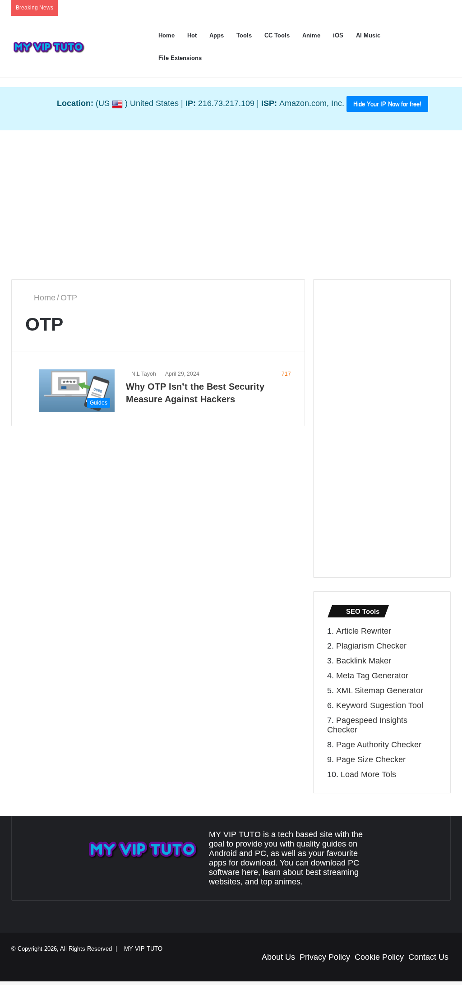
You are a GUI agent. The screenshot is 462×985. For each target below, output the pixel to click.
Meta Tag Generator (372, 675)
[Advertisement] (231, 202)
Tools (249, 35)
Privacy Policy (325, 957)
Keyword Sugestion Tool (379, 705)
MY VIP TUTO (147, 948)
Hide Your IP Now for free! (387, 104)
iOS (346, 35)
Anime (319, 35)
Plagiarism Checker (371, 645)
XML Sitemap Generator (379, 690)
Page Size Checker (371, 759)
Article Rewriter (363, 630)
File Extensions (179, 58)
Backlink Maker (363, 660)
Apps (219, 35)
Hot (193, 35)
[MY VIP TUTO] (48, 47)
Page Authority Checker (378, 744)
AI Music (377, 35)
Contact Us (428, 957)
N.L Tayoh (145, 374)
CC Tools (284, 35)
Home (168, 35)
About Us (278, 957)
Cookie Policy (379, 957)
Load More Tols (368, 774)
